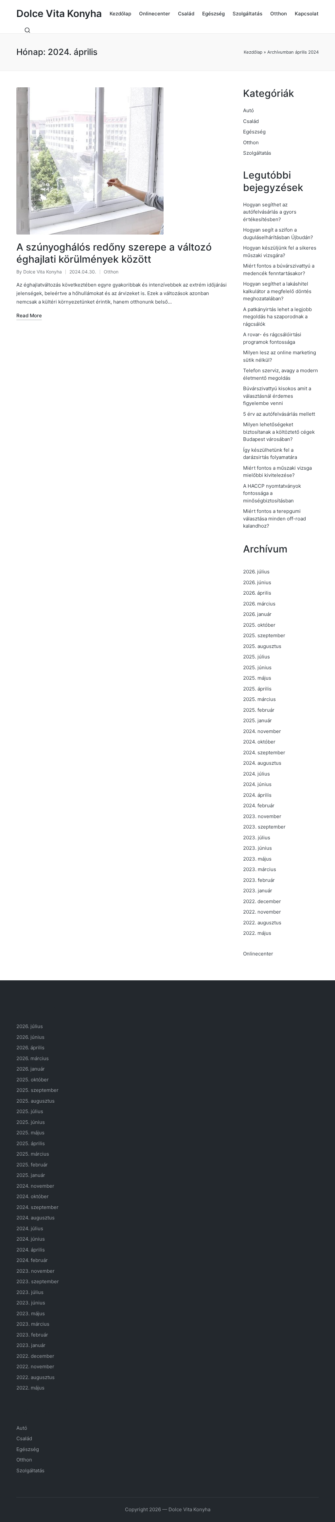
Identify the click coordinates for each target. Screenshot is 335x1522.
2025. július (256, 657)
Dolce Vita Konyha (59, 13)
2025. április (257, 689)
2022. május (257, 933)
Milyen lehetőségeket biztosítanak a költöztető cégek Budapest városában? (279, 431)
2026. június (257, 582)
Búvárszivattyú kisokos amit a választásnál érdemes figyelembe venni (277, 395)
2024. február (258, 805)
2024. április (257, 795)
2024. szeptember (264, 752)
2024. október (259, 742)
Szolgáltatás (257, 153)
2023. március (259, 869)
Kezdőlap (253, 52)
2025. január (257, 720)
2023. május (257, 859)
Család (251, 121)
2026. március (259, 604)
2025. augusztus (262, 646)
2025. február (258, 710)
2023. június (257, 848)
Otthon (111, 271)
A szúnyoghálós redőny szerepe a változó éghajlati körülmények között (114, 253)
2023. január (257, 890)
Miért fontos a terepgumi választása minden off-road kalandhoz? (274, 518)
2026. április (257, 593)
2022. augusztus (262, 922)
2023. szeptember (264, 827)
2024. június (257, 784)
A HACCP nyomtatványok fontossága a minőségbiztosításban (272, 493)
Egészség (254, 132)
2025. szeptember (264, 635)
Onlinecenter (258, 954)
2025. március (259, 699)
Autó (248, 110)
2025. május (257, 678)
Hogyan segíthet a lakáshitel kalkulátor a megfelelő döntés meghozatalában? (277, 291)
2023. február (259, 880)
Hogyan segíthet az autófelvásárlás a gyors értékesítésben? (269, 211)
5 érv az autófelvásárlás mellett (279, 414)
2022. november (262, 912)
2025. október (259, 625)
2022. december (262, 901)
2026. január (257, 614)
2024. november (262, 731)
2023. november (262, 816)
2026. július (256, 572)
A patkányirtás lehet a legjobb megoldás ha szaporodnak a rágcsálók (277, 316)
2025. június (257, 667)
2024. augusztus (262, 763)
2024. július (256, 774)
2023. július (256, 837)
